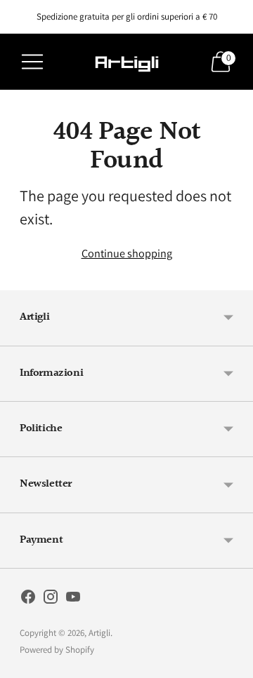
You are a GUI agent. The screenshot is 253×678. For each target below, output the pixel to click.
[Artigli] (126, 61)
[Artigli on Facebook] (28, 599)
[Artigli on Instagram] (50, 599)
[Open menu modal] (32, 61)
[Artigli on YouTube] (73, 599)
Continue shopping (127, 253)
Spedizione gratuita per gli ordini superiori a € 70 (127, 16)
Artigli (99, 633)
